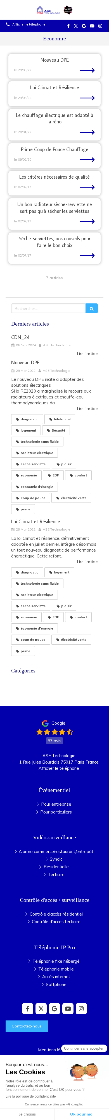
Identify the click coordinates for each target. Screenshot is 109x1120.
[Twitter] (76, 27)
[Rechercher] (92, 308)
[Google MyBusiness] (84, 27)
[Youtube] (92, 27)
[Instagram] (100, 27)
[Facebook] (68, 27)
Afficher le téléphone (28, 24)
